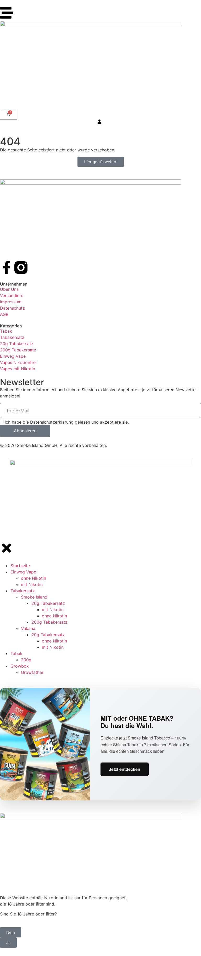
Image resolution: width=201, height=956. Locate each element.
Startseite (20, 565)
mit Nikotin (32, 584)
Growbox (19, 666)
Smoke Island (34, 597)
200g (26, 659)
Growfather (32, 672)
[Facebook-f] (6, 267)
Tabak (16, 653)
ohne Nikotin (33, 578)
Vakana (28, 628)
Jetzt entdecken (124, 769)
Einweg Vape (23, 571)
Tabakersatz (22, 590)
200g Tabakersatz (49, 622)
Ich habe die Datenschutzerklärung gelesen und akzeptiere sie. (67, 421)
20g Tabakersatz (48, 603)
